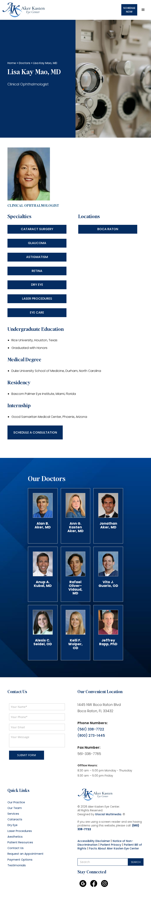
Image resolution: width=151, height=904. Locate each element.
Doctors (24, 63)
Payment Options (19, 860)
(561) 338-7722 (90, 729)
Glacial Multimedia (108, 814)
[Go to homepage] (23, 10)
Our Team (14, 808)
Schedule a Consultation (35, 432)
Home (11, 63)
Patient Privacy (110, 845)
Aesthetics (15, 837)
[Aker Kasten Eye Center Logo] (95, 794)
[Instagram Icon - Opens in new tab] (104, 883)
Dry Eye (37, 284)
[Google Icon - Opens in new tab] (82, 883)
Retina (37, 271)
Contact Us (15, 848)
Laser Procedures (37, 298)
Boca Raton (107, 229)
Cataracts (14, 819)
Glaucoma (37, 243)
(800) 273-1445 (91, 735)
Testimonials (16, 865)
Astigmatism (37, 257)
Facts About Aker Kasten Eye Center (114, 848)
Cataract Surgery (37, 229)
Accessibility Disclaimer (93, 841)
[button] (143, 10)
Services (13, 814)
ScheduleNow (129, 9)
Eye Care (37, 312)
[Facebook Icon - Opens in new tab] (93, 883)
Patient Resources (20, 842)
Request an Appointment (25, 854)
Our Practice (16, 802)
